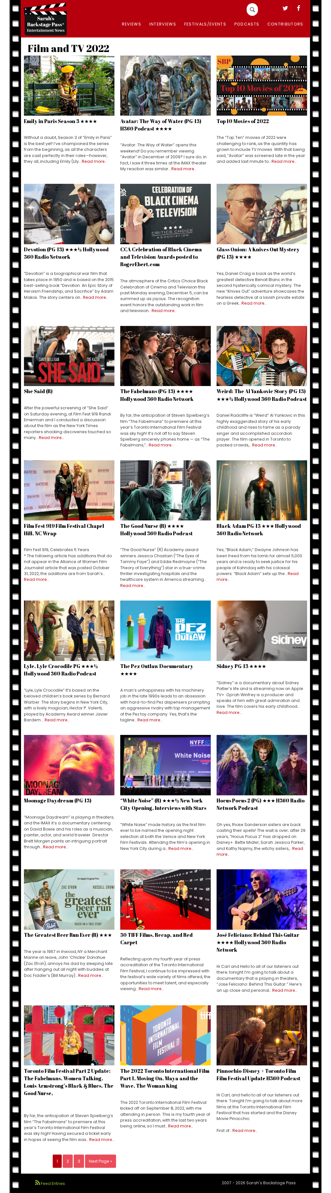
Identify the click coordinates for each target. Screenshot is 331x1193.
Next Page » (100, 1161)
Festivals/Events (205, 24)
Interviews (162, 24)
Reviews (131, 24)
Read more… (94, 161)
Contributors (285, 24)
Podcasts (247, 24)
